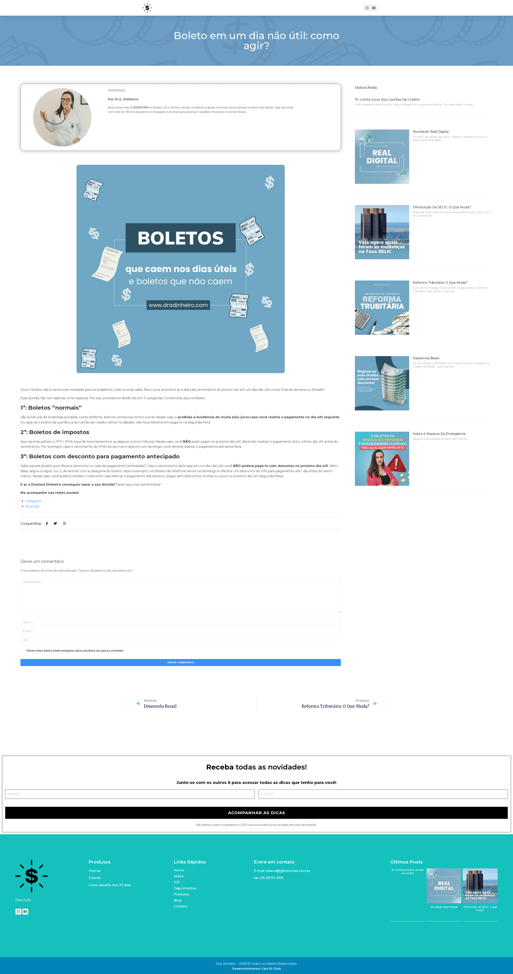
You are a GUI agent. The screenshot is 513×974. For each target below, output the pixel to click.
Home (179, 870)
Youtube (32, 506)
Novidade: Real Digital (431, 132)
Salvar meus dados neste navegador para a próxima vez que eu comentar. (75, 650)
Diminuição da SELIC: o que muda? (442, 207)
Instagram (33, 501)
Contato (180, 906)
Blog (177, 900)
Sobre (178, 876)
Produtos (181, 894)
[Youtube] (374, 8)
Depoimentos (185, 888)
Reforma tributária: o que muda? (440, 283)
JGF (177, 882)
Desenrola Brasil (426, 358)
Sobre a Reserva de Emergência (439, 434)
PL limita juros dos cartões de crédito (387, 99)
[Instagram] (367, 8)
